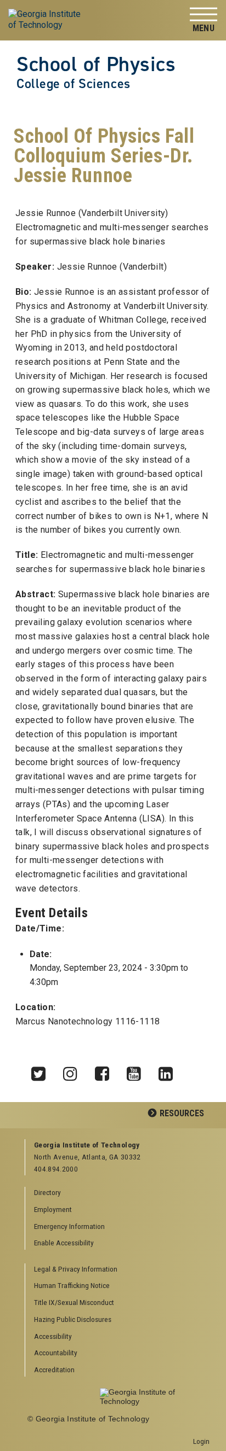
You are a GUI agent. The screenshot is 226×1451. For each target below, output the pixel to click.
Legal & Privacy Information (75, 1268)
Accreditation (54, 1369)
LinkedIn (169, 1071)
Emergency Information (69, 1226)
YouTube (138, 1071)
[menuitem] (117, 1269)
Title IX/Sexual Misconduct (74, 1302)
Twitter (42, 1071)
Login (201, 1441)
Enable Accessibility (64, 1242)
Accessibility (53, 1336)
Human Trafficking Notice (72, 1285)
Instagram (74, 1071)
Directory (47, 1192)
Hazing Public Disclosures (72, 1319)
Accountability (55, 1352)
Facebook (106, 1071)
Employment (53, 1209)
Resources (182, 1113)
